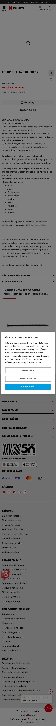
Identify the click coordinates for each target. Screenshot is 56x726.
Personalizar (28, 370)
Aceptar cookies (28, 387)
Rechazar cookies (28, 379)
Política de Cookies (33, 362)
